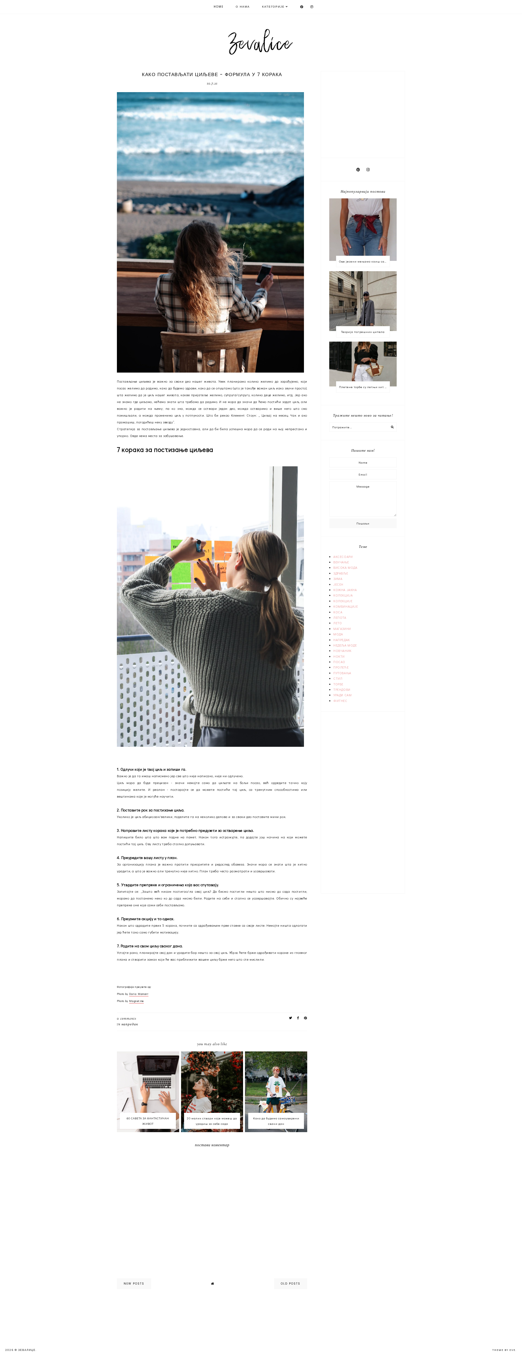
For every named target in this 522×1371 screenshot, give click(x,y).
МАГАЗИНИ (342, 628)
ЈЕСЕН (338, 584)
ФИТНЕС (340, 700)
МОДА (338, 634)
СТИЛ (337, 678)
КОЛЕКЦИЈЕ (342, 601)
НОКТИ (339, 656)
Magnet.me (136, 1001)
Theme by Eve (503, 1350)
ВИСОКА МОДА (345, 567)
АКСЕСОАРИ (343, 556)
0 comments (126, 1018)
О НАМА (243, 7)
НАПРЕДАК (130, 1024)
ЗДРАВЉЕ (340, 573)
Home (218, 7)
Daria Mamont (138, 994)
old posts (290, 1284)
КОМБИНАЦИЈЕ (345, 606)
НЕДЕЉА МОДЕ (345, 645)
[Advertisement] (363, 113)
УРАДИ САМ (342, 695)
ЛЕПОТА (339, 617)
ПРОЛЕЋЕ (341, 667)
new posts (134, 1284)
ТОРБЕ (338, 684)
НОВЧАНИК (342, 650)
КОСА (337, 612)
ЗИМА (337, 578)
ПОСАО (339, 662)
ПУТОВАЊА (342, 673)
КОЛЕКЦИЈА (343, 595)
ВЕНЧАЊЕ (341, 562)
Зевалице (27, 1350)
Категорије (273, 7)
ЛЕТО (337, 623)
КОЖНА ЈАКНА (345, 590)
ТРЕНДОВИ (341, 689)
